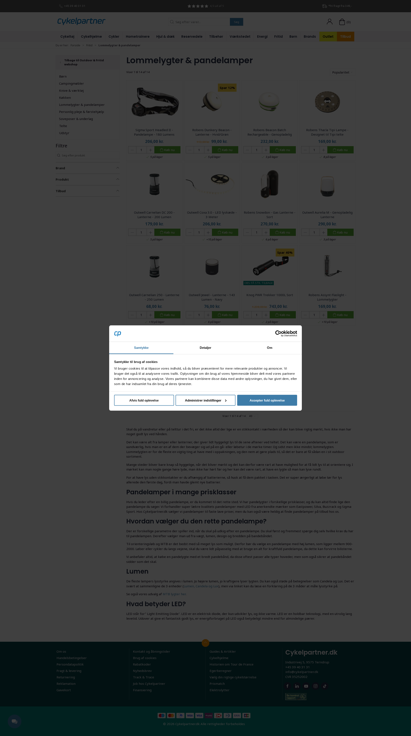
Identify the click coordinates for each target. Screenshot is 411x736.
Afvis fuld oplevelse (144, 400)
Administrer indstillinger (203, 400)
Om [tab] (269, 347)
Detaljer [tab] (205, 347)
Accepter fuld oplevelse (267, 400)
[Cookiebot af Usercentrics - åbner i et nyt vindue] (278, 333)
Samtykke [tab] (141, 347)
